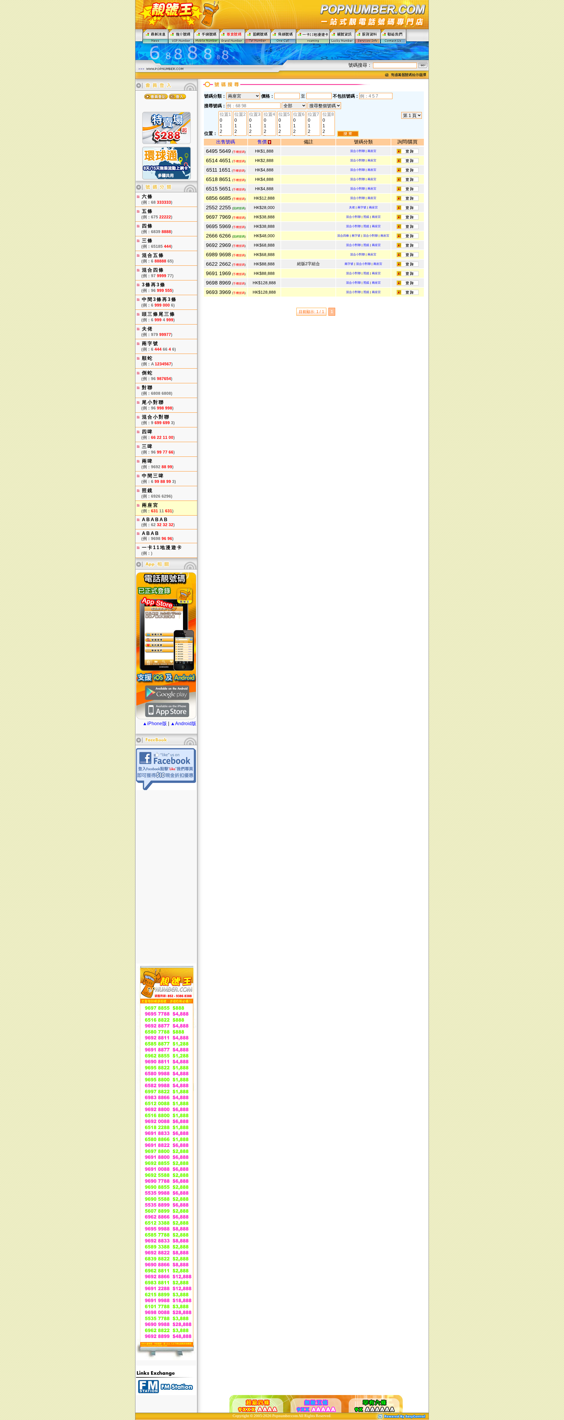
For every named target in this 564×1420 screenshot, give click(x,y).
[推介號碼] (181, 36)
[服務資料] (368, 36)
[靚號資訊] (342, 36)
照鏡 (366, 216)
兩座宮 (371, 151)
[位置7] (313, 115)
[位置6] (299, 115)
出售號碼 (225, 141)
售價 (262, 141)
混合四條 (343, 235)
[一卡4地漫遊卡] (313, 36)
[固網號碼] (258, 36)
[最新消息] (155, 36)
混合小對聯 (357, 151)
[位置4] (269, 115)
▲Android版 (183, 723)
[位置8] (328, 115)
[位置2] (240, 115)
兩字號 (361, 207)
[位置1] (225, 115)
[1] (225, 126)
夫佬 (352, 207)
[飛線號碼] (283, 36)
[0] (225, 120)
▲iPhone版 (154, 723)
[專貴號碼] (232, 36)
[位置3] (255, 115)
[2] (225, 131)
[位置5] (284, 115)
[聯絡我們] (393, 36)
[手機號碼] (206, 36)
